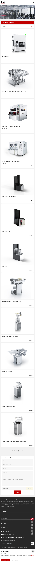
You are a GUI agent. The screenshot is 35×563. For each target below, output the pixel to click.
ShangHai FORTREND (22, 547)
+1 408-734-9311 (7, 531)
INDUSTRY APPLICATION (7, 514)
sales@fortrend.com (8, 534)
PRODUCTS (6, 6)
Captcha (25, 488)
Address (32, 476)
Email (32, 468)
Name (32, 461)
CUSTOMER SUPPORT (7, 521)
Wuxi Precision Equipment (10, 547)
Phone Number (32, 464)
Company (32, 472)
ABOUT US (4, 518)
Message (32, 482)
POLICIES (3, 523)
